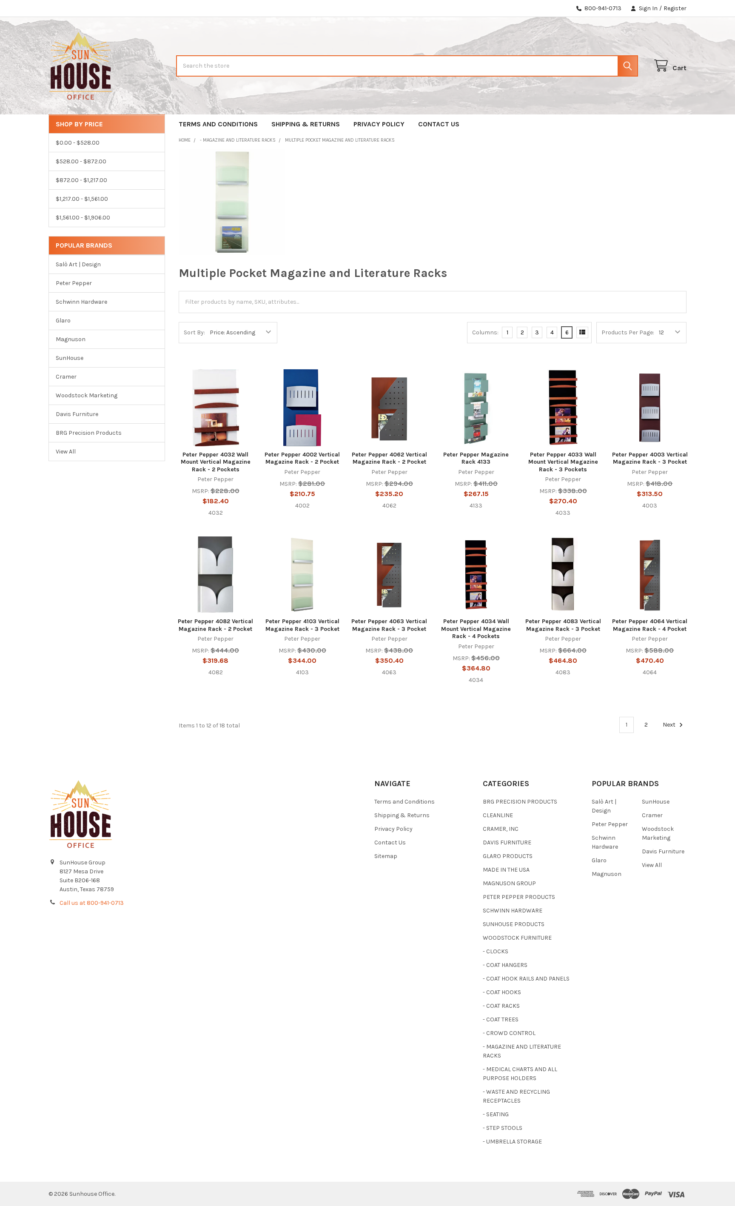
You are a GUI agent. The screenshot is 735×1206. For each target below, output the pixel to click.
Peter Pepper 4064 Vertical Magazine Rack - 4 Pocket (649, 625)
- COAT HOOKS (502, 992)
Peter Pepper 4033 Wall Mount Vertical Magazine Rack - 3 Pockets (563, 462)
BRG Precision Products (89, 432)
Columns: (485, 332)
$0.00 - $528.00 (78, 142)
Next (670, 724)
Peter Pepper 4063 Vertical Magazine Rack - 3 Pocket (389, 625)
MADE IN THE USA (506, 869)
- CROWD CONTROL (509, 1033)
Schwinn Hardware (81, 301)
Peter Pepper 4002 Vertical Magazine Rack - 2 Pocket (302, 458)
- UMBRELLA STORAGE (512, 1141)
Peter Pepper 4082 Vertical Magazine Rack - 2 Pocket (215, 625)
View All (66, 451)
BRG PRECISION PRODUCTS (520, 801)
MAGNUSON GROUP (509, 883)
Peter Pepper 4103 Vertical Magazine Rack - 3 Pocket (302, 625)
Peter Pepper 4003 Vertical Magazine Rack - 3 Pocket (650, 458)
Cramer (66, 376)
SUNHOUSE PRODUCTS (513, 924)
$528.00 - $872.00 (81, 161)
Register (675, 8)
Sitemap (385, 856)
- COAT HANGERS (505, 965)
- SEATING (496, 1114)
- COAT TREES (500, 1019)
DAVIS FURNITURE (507, 842)
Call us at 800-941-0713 (92, 903)
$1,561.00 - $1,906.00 (83, 217)
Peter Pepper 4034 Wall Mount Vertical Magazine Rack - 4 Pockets (476, 629)
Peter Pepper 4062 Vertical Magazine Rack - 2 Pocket (389, 458)
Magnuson (70, 339)
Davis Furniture (77, 414)
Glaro (63, 320)
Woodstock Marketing (86, 395)
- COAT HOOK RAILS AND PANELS (526, 978)
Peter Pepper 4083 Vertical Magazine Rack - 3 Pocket (563, 625)
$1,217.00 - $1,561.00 (82, 198)
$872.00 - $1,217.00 (81, 180)
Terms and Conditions (218, 124)
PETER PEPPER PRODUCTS (519, 897)
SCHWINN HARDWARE (512, 910)
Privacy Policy (379, 124)
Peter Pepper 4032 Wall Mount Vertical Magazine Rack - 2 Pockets (216, 462)
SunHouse (69, 358)
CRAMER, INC (500, 829)
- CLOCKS (495, 951)
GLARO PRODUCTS (508, 856)
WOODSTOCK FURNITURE (517, 937)
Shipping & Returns (305, 124)
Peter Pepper (74, 283)
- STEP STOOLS (502, 1128)
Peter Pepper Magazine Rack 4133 (476, 458)
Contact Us (438, 124)
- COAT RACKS (501, 1005)
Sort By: (194, 332)
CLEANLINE (498, 815)
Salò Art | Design (78, 264)
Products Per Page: (627, 332)
